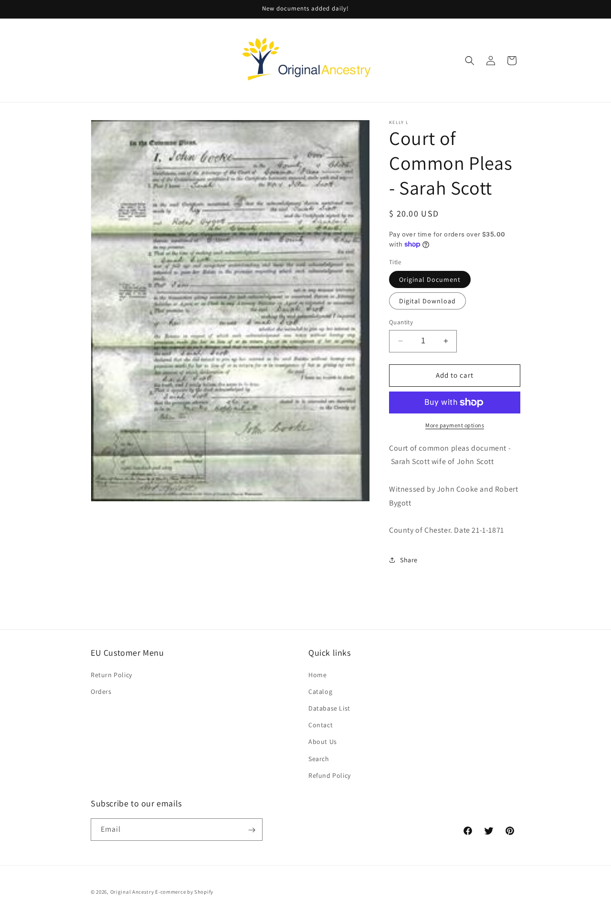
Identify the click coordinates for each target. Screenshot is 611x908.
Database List (329, 707)
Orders (101, 691)
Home (317, 674)
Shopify (203, 891)
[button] (469, 60)
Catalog (320, 691)
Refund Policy (329, 775)
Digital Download (427, 301)
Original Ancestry (132, 891)
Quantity (401, 322)
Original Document (430, 279)
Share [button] (409, 560)
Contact (320, 724)
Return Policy (111, 674)
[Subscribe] (251, 830)
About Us (322, 741)
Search (318, 758)
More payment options (454, 425)
